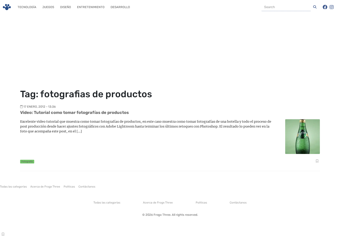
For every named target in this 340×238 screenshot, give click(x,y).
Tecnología (27, 7)
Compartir (317, 161)
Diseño (65, 7)
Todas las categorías (13, 186)
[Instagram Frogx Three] (332, 7)
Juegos (48, 7)
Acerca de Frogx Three (45, 186)
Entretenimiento (91, 7)
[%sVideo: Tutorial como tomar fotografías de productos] (302, 136)
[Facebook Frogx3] (325, 7)
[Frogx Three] (7, 7)
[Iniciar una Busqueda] (314, 7)
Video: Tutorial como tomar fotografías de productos (74, 112)
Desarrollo (120, 7)
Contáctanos (86, 186)
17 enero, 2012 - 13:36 (39, 106)
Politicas (69, 186)
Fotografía (27, 161)
